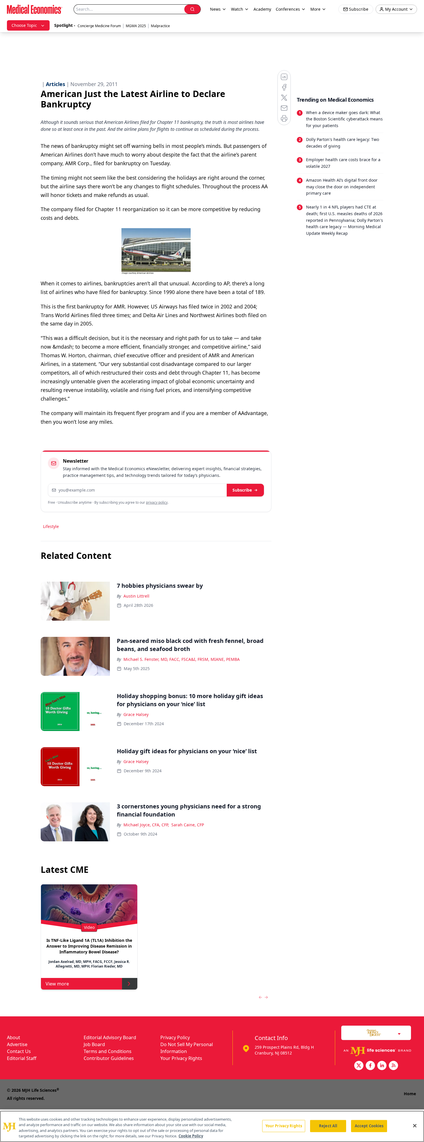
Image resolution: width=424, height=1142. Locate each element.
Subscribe (242, 490)
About (13, 1037)
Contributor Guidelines (109, 1058)
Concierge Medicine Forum (99, 25)
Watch (237, 9)
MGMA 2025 (136, 25)
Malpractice (160, 25)
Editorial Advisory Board (110, 1037)
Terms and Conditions (108, 1051)
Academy (262, 9)
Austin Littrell (136, 596)
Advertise (17, 1044)
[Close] (414, 1125)
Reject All (328, 1125)
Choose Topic (24, 25)
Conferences (288, 9)
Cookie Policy (191, 1136)
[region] (212, 1126)
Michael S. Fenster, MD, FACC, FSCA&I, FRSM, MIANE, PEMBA (181, 659)
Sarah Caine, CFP (187, 824)
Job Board (94, 1044)
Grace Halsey (136, 714)
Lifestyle (51, 526)
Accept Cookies (369, 1125)
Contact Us (19, 1051)
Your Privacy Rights (181, 1058)
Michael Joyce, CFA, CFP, (146, 824)
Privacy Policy (175, 1037)
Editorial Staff (21, 1058)
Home (410, 1093)
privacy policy (157, 502)
